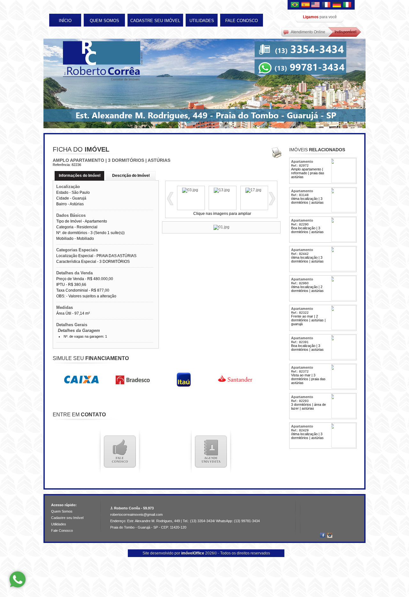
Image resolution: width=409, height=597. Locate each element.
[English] (316, 5)
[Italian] (347, 5)
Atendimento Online (308, 32)
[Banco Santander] (234, 386)
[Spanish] (306, 5)
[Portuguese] (296, 5)
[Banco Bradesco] (132, 386)
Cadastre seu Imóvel (155, 20)
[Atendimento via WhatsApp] (18, 579)
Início (65, 20)
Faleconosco (120, 459)
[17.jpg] (254, 190)
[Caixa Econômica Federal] (81, 386)
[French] (326, 5)
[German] (337, 5)
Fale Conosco (241, 20)
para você (320, 17)
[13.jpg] (222, 190)
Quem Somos (104, 20)
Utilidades (201, 20)
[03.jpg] (191, 190)
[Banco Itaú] (183, 386)
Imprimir (276, 152)
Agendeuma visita (211, 459)
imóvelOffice (192, 553)
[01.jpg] (221, 227)
